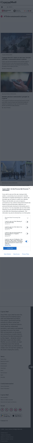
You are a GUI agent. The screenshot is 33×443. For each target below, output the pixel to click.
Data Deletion (7, 254)
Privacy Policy (25, 254)
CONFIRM (10, 248)
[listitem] (16, 218)
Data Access (16, 254)
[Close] (29, 189)
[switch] (27, 222)
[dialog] (16, 221)
